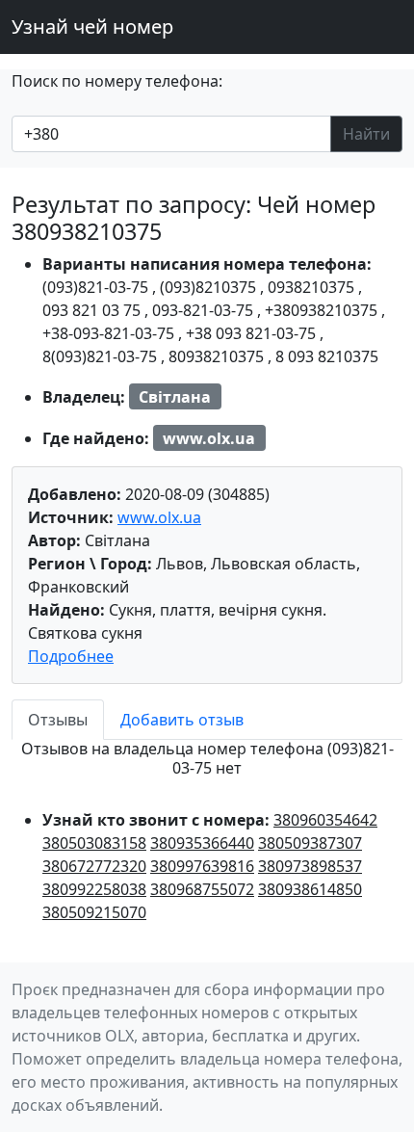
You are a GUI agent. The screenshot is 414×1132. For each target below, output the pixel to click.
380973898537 (310, 866)
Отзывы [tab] (58, 719)
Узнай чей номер (92, 26)
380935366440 (202, 843)
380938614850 (310, 889)
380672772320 (94, 866)
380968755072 (202, 889)
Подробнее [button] (71, 656)
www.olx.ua (159, 517)
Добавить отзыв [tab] (182, 719)
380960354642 (325, 819)
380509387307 (310, 843)
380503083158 (94, 843)
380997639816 (202, 866)
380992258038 (94, 889)
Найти (366, 134)
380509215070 (94, 912)
